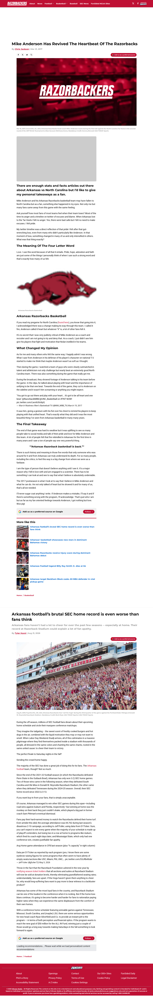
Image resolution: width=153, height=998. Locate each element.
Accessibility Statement (27, 982)
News (39, 4)
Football (28, 956)
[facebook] (137, 3)
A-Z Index (53, 982)
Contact (75, 973)
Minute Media (17, 989)
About (32, 4)
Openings (53, 973)
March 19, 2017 (75, 405)
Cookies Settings (79, 982)
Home (19, 595)
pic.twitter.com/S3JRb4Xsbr (78, 859)
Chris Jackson (22, 49)
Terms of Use (77, 978)
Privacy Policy (55, 978)
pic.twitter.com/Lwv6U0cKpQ (31, 402)
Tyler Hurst (20, 633)
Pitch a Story (22, 978)
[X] (133, 3)
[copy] (31, 54)
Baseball (73, 4)
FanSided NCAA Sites (100, 4)
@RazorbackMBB (30, 399)
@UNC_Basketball (48, 399)
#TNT (63, 399)
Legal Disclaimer (129, 978)
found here (63, 322)
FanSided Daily (128, 973)
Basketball (29, 595)
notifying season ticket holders (31, 871)
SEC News (84, 4)
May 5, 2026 (44, 862)
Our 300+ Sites (104, 973)
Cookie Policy (103, 978)
